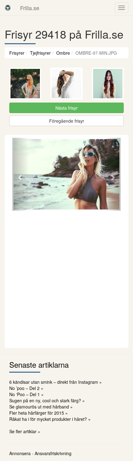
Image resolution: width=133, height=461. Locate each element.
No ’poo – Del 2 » (26, 388)
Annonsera (20, 453)
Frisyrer (16, 53)
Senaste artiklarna (39, 364)
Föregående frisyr (66, 121)
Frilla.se (29, 8)
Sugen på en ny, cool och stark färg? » (47, 400)
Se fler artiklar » (24, 431)
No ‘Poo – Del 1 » (26, 394)
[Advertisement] (66, 278)
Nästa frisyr (66, 108)
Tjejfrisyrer (40, 53)
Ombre (63, 53)
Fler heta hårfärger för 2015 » (38, 413)
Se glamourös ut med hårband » (41, 407)
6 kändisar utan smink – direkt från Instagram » (55, 382)
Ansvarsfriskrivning (53, 453)
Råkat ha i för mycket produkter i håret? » (50, 419)
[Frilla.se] (7, 7)
